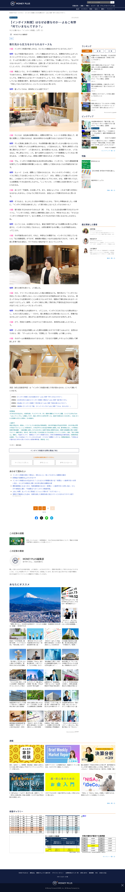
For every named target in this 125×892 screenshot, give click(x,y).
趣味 (102, 9)
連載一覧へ (110, 803)
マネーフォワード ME (62, 877)
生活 (77, 9)
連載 (82, 6)
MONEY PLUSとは (23, 873)
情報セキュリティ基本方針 (43, 873)
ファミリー (110, 9)
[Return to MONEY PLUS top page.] (20, 3)
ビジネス (84, 9)
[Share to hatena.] (51, 518)
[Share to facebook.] (36, 518)
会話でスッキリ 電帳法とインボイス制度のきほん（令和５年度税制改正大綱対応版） (44, 435)
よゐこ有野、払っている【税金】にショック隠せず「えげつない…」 (37, 491)
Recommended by (70, 732)
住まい (97, 9)
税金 (11, 38)
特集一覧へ (110, 190)
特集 (87, 6)
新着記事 (75, 6)
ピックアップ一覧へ (108, 150)
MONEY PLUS (13, 13)
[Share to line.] (46, 518)
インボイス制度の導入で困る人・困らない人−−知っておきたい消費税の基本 (39, 475)
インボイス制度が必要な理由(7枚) (44, 450)
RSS (96, 873)
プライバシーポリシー (58, 873)
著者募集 (91, 873)
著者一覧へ (110, 258)
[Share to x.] (41, 518)
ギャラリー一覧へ (108, 856)
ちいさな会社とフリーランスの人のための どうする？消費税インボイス (38, 437)
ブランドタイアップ (107, 6)
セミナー (95, 6)
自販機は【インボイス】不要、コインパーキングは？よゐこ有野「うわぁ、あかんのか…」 (44, 406)
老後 (90, 9)
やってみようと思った (22, 462)
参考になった (44, 462)
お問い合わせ (83, 873)
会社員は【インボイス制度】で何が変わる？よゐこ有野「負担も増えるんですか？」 (42, 403)
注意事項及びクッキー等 (72, 873)
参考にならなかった (66, 462)
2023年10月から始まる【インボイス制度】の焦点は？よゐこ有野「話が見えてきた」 (42, 400)
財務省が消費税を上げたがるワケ (24, 478)
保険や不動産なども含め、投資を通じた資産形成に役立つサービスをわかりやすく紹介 (43, 494)
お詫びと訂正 (102, 873)
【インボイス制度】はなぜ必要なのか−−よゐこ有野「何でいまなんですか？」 (40, 397)
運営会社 (32, 873)
